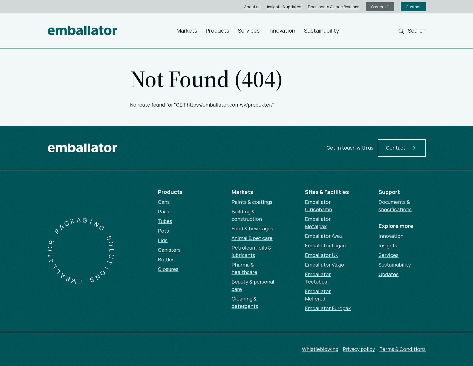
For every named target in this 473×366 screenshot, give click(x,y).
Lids (163, 240)
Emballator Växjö (324, 264)
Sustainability (321, 30)
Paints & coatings (252, 202)
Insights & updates (284, 6)
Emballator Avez (324, 236)
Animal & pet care (252, 238)
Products (217, 30)
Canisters (169, 250)
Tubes (165, 221)
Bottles (166, 259)
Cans (164, 202)
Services (248, 30)
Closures (168, 269)
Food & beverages (252, 228)
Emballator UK (321, 255)
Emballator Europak (328, 308)
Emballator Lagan (325, 245)
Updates (389, 274)
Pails (163, 211)
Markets (187, 30)
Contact (413, 6)
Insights (388, 245)
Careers (379, 6)
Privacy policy (359, 349)
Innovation (281, 30)
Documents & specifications (333, 6)
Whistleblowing (320, 349)
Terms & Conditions (402, 349)
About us (252, 6)
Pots (163, 230)
